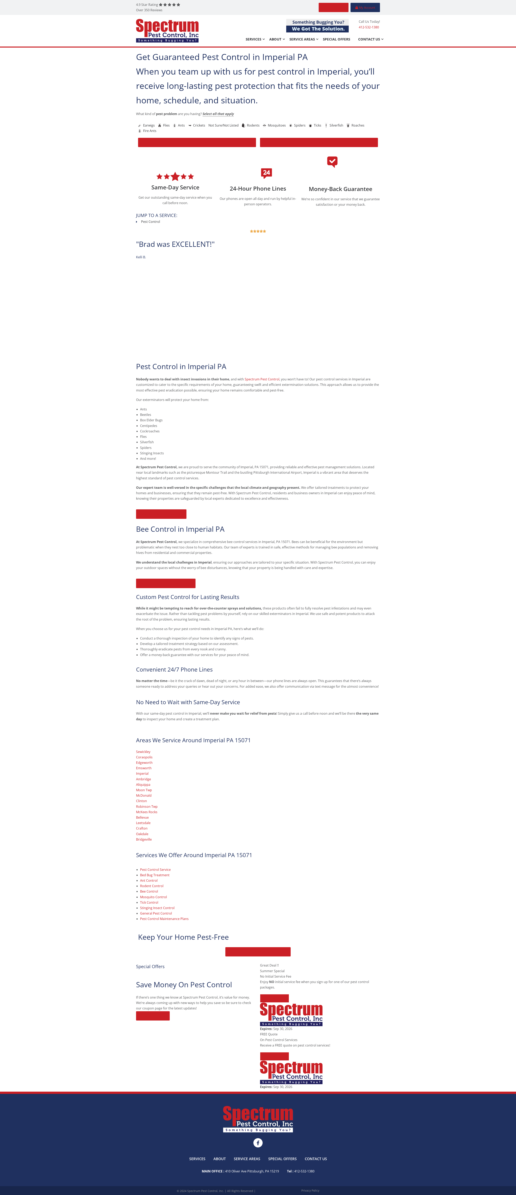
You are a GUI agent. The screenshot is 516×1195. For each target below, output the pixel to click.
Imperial (142, 773)
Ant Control (149, 880)
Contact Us (369, 39)
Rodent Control (151, 886)
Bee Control (149, 891)
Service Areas (302, 39)
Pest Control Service (155, 869)
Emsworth (144, 768)
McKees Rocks (146, 812)
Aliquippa (143, 784)
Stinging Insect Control (157, 908)
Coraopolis (232, 266)
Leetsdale (143, 823)
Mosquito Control (153, 897)
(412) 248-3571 (213, 307)
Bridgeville (144, 839)
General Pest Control (156, 913)
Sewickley (143, 752)
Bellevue (142, 817)
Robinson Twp (147, 806)
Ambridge (143, 779)
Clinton (141, 801)
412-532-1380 (369, 27)
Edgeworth (144, 762)
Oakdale (142, 834)
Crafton (142, 828)
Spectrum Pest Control (153, 266)
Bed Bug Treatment (155, 875)
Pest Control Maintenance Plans (164, 919)
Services (253, 39)
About (275, 39)
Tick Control (149, 902)
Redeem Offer (274, 998)
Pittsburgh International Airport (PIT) (183, 272)
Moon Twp (144, 790)
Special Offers (336, 39)
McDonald (144, 795)
